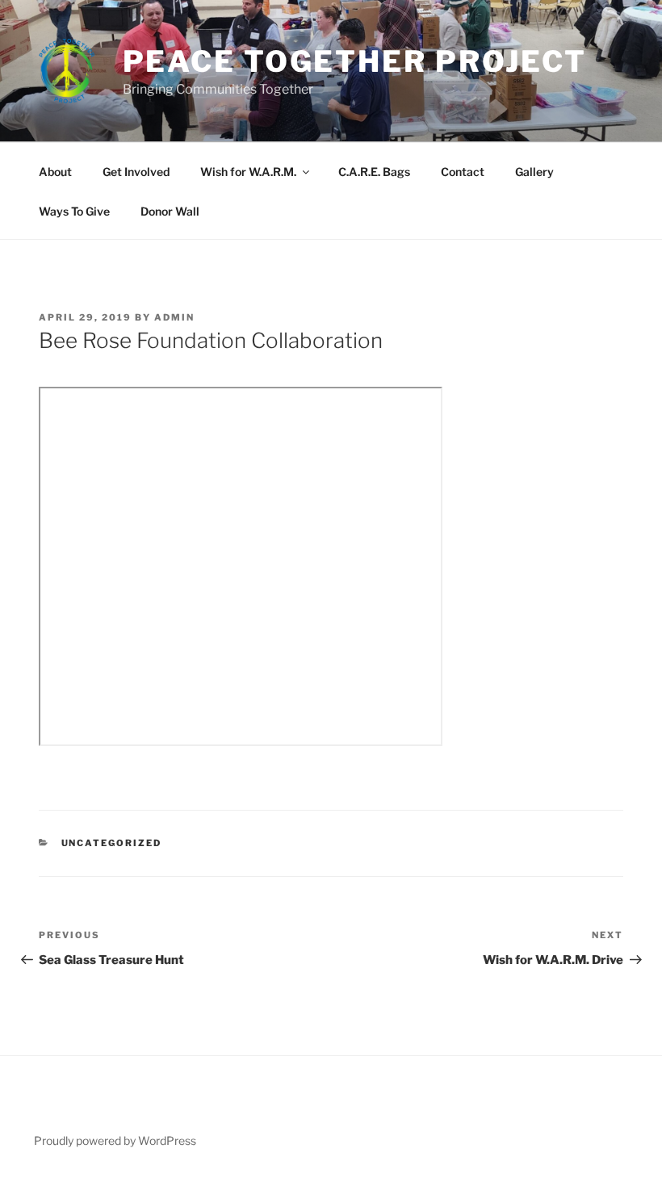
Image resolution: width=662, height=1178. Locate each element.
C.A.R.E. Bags (374, 171)
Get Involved (136, 171)
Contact (462, 171)
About (55, 171)
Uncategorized (111, 843)
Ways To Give (74, 211)
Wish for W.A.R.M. (248, 171)
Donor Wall (169, 211)
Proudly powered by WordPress (115, 1140)
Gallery (534, 171)
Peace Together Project (355, 61)
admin (174, 317)
